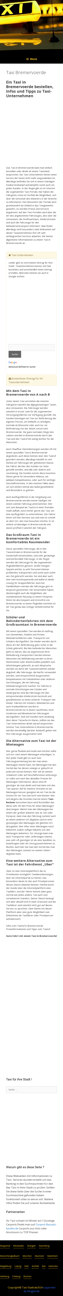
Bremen (27, 1276)
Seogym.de (33, 1291)
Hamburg (4, 1276)
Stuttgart (31, 1245)
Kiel (43, 1266)
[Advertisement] (31, 132)
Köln (26, 1266)
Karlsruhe (53, 1266)
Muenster (39, 1255)
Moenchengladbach (9, 1255)
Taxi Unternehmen (22, 255)
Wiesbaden (18, 1245)
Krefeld (35, 1266)
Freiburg (16, 1276)
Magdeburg (5, 1266)
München (27, 1255)
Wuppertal (5, 1245)
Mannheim (52, 1255)
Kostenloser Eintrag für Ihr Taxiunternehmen (26, 380)
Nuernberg (44, 1245)
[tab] (31, 255)
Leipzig (17, 1266)
